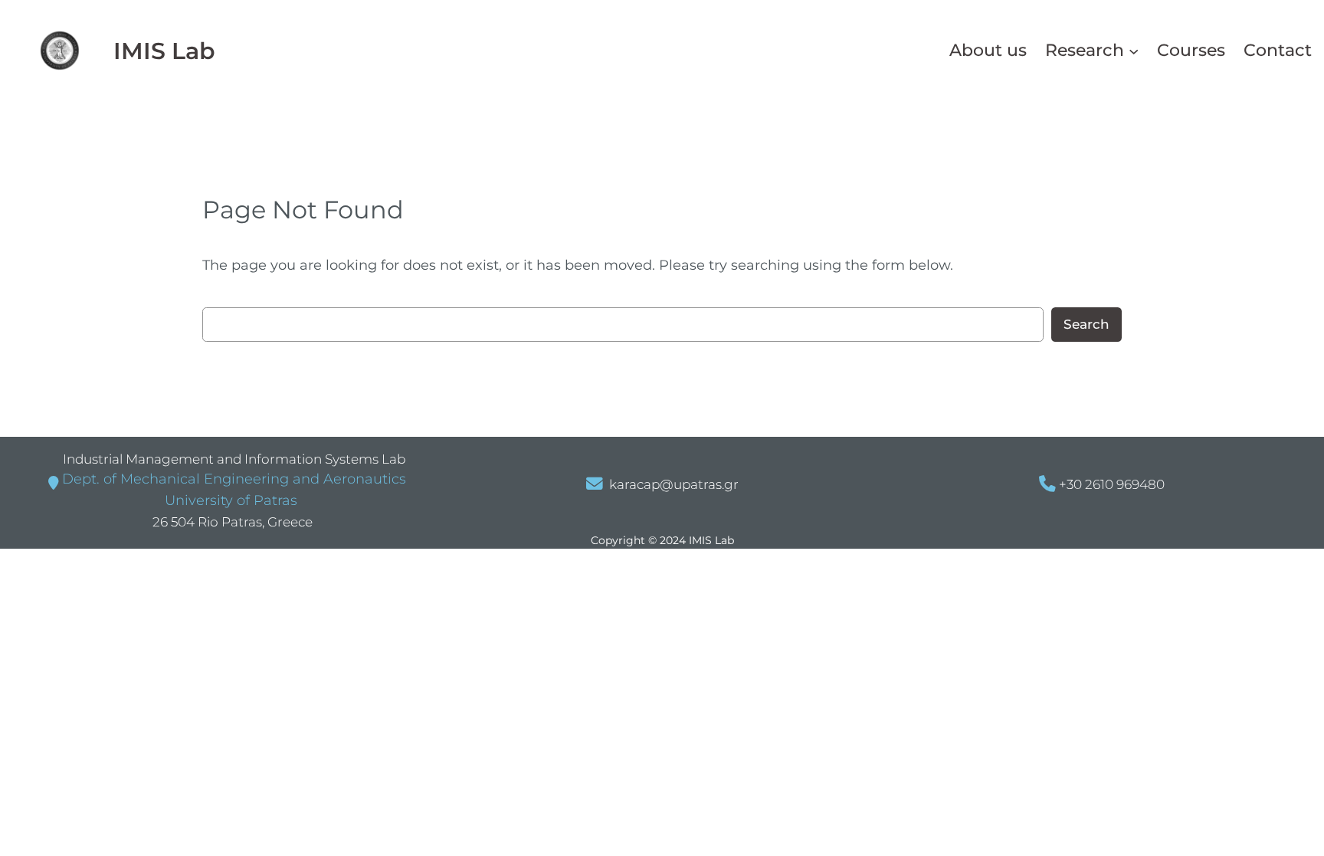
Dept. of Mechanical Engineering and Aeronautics (234, 479)
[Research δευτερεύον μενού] (1134, 50)
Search (1086, 324)
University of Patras (229, 500)
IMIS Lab (164, 50)
